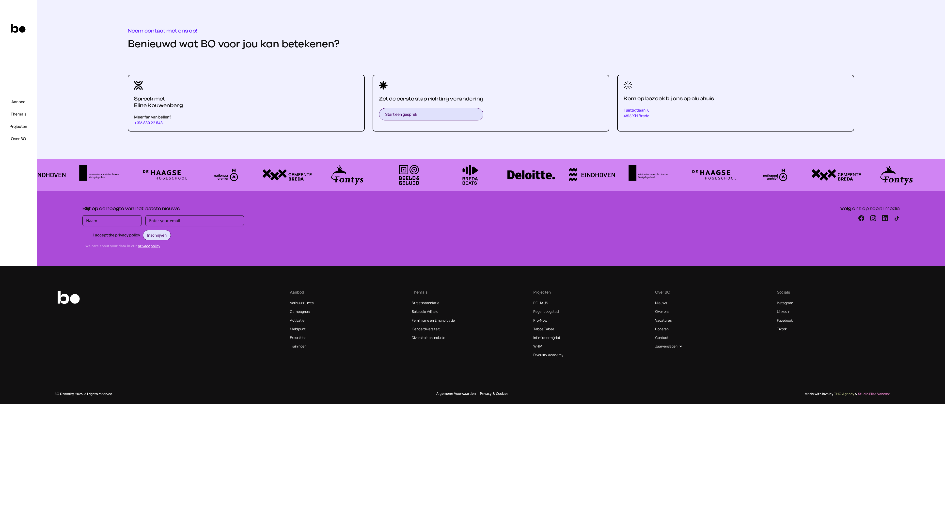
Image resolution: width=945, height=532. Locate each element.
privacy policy (149, 246)
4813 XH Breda (636, 116)
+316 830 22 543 (148, 122)
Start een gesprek (401, 114)
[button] (18, 102)
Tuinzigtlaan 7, (636, 110)
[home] (18, 28)
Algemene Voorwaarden (456, 393)
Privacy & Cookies (494, 393)
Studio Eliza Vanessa (874, 394)
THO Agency (844, 394)
